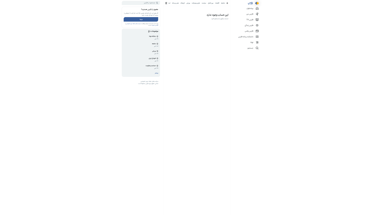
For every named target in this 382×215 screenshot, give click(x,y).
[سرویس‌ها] (166, 3)
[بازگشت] (227, 3)
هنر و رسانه (175, 3)
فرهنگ (182, 3)
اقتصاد (217, 3)
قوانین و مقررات (154, 25)
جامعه (223, 3)
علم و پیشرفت (196, 3)
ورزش (188, 3)
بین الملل (210, 3)
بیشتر (156, 73)
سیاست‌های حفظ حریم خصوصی (133, 24)
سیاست (204, 3)
